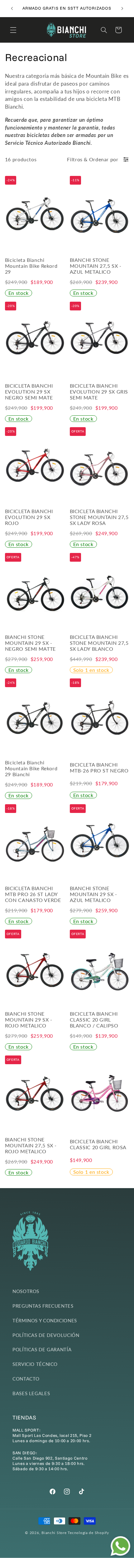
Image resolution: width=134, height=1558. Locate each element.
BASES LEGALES (31, 1393)
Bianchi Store (54, 1533)
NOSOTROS (25, 1291)
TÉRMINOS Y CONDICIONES (44, 1320)
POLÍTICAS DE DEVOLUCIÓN (45, 1335)
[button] (13, 30)
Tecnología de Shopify (88, 1533)
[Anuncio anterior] (12, 8)
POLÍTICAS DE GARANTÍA (41, 1349)
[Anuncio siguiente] (122, 8)
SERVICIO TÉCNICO (35, 1364)
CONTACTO (26, 1378)
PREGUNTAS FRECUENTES (43, 1306)
